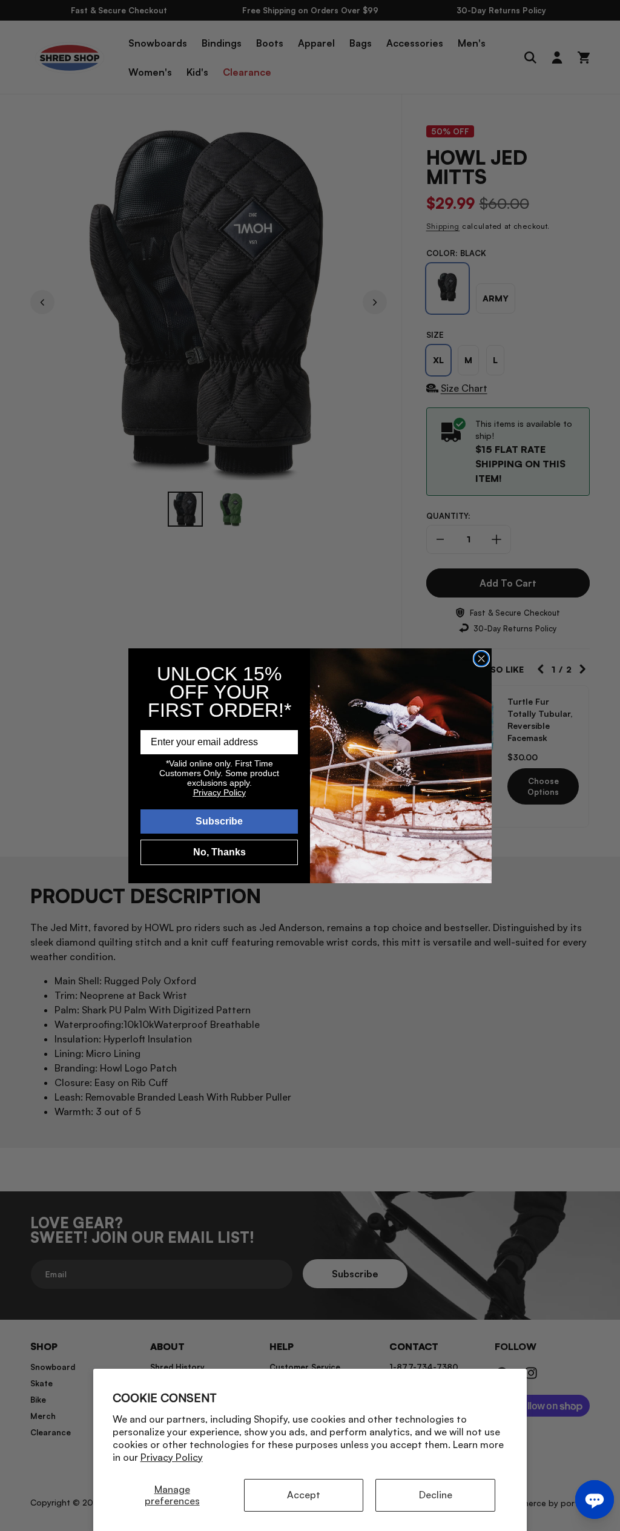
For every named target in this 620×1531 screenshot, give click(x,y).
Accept (303, 1495)
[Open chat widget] (594, 1499)
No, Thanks (219, 852)
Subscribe (219, 821)
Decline (435, 1495)
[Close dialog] (481, 658)
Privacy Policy (171, 1457)
